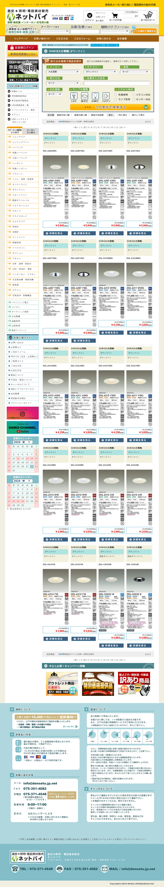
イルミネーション (20, 205)
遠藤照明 (16, 321)
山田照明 (16, 326)
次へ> (123, 127)
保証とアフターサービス (22, 389)
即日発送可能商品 (20, 100)
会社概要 (15, 394)
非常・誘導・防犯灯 (22, 264)
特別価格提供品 (19, 96)
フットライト (18, 237)
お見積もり (16, 347)
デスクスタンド (19, 216)
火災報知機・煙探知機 (23, 279)
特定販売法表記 (18, 398)
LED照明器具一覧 (20, 105)
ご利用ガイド (17, 361)
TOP (22, 839)
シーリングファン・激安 (23, 110)
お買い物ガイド (44, 839)
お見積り (85, 839)
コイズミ (16, 307)
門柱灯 (15, 227)
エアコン (16, 114)
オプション (17, 253)
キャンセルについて (20, 384)
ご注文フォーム (18, 352)
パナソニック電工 (20, 302)
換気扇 (15, 285)
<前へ (76, 127)
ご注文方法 (16, 366)
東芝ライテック (19, 330)
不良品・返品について (21, 380)
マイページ (100, 13)
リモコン (16, 258)
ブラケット (17, 174)
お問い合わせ (17, 342)
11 (117, 127)
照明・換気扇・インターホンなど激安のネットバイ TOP (65, 45)
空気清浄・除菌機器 (22, 295)
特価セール (17, 91)
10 (112, 127)
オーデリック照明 (20, 312)
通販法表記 (59, 839)
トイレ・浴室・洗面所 (23, 179)
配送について (17, 375)
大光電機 (16, 316)
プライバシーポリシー (21, 403)
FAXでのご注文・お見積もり (24, 356)
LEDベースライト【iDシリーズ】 (20, 120)
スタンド (16, 211)
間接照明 (16, 242)
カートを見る (114, 839)
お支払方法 (16, 370)
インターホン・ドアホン (24, 274)
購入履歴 (99, 21)
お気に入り (100, 17)
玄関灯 (15, 232)
